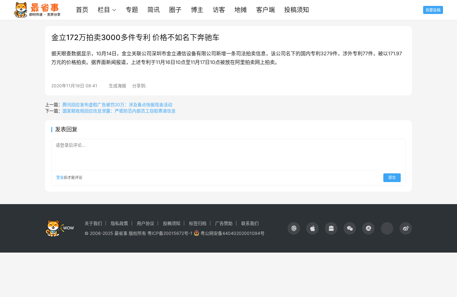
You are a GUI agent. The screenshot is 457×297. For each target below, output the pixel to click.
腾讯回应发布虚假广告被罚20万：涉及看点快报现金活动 (117, 104)
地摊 (240, 10)
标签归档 (197, 223)
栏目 (104, 10)
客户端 (265, 10)
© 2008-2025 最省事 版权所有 (115, 233)
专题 (132, 10)
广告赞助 (224, 223)
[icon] (294, 228)
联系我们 (250, 223)
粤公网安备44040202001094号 (233, 233)
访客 (219, 10)
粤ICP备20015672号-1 (169, 233)
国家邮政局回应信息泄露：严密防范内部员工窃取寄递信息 (119, 110)
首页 (82, 10)
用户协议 (145, 223)
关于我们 (93, 223)
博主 (197, 10)
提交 (392, 177)
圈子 (175, 10)
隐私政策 (119, 223)
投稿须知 (296, 10)
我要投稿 (433, 10)
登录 (60, 177)
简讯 (153, 10)
